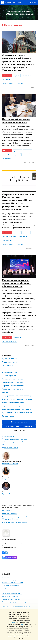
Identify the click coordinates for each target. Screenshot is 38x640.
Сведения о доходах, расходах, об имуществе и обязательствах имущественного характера (16, 603)
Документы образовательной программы (17, 442)
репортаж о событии (9, 236)
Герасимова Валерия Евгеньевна (11, 494)
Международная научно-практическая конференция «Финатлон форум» (16, 282)
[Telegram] (6, 552)
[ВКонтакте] (3, 552)
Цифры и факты (7, 577)
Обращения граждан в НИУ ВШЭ (12, 593)
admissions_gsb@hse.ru (9, 513)
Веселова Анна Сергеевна (10, 463)
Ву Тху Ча (5, 479)
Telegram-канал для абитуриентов (13, 517)
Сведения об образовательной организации (16, 607)
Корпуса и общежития (9, 588)
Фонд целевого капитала (10, 596)
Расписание (8, 445)
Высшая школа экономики (13, 2)
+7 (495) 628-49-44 (8, 510)
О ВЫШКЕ (6, 574)
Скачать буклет (19, 430)
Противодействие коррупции (11, 599)
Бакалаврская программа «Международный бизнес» (19, 12)
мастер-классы (27, 76)
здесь (13, 622)
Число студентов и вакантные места (15, 439)
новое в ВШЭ (7, 155)
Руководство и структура (9, 580)
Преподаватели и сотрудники (11, 585)
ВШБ (25, 522)
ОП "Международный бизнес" (14, 518)
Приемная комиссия (19, 422)
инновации (25, 155)
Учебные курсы (9, 436)
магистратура (7, 240)
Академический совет (11, 447)
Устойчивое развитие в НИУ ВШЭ (12, 582)
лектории (17, 233)
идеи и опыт (27, 151)
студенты (17, 76)
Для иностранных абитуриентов (19, 426)
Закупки (4, 591)
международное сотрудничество (13, 83)
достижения (18, 151)
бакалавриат (7, 79)
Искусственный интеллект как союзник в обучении (16, 120)
